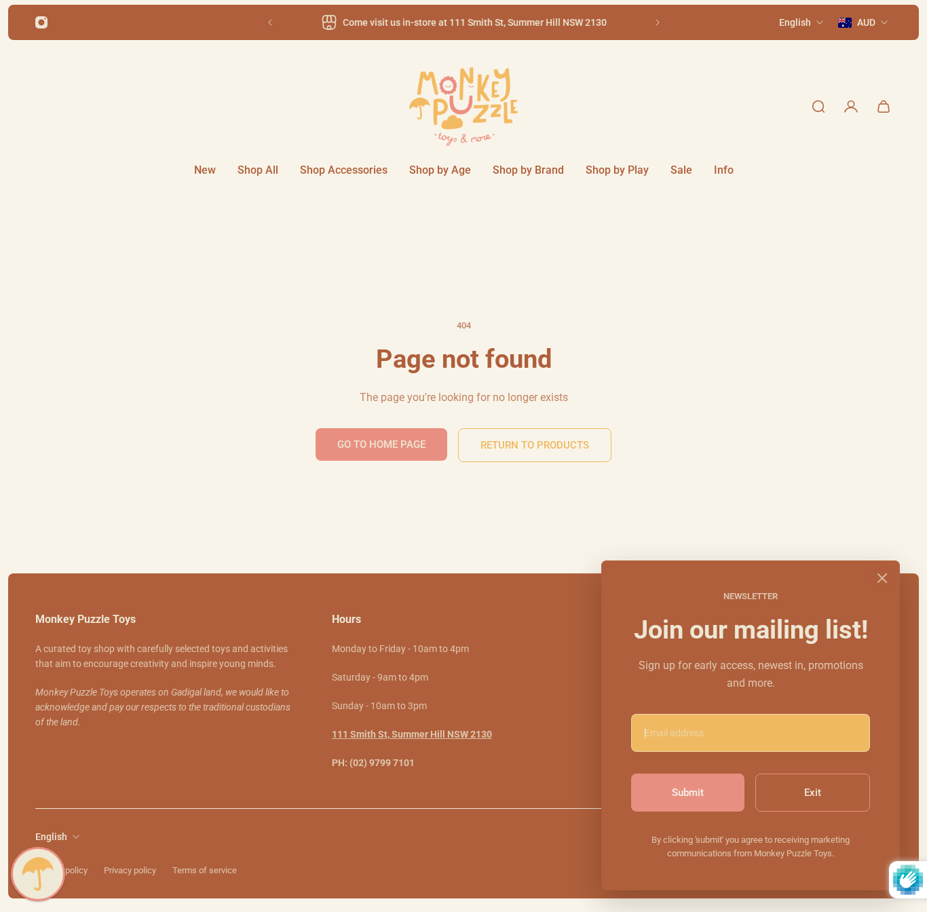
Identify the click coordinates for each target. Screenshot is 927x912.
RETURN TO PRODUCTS (534, 445)
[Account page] (851, 106)
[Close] (882, 578)
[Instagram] (41, 22)
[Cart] (883, 106)
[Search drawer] (818, 106)
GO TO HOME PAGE (381, 444)
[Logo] (463, 106)
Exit (812, 792)
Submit (688, 792)
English (51, 836)
